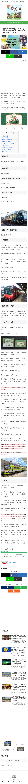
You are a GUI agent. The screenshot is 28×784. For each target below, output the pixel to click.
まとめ (4, 151)
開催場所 (5, 138)
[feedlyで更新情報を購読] (20, 587)
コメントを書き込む (14, 760)
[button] (18, 56)
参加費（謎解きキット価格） (10, 139)
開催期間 (5, 136)
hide (12, 132)
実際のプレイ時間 (7, 147)
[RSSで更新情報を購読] (14, 590)
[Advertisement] (14, 76)
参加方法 (5, 145)
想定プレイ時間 (6, 141)
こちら (22, 556)
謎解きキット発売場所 (8, 143)
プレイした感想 (6, 149)
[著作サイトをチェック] (7, 587)
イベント (4, 568)
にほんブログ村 (12, 562)
